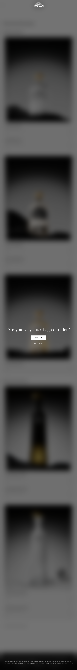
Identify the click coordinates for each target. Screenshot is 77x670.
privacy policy (55, 661)
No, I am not (38, 343)
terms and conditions (40, 661)
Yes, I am (38, 338)
